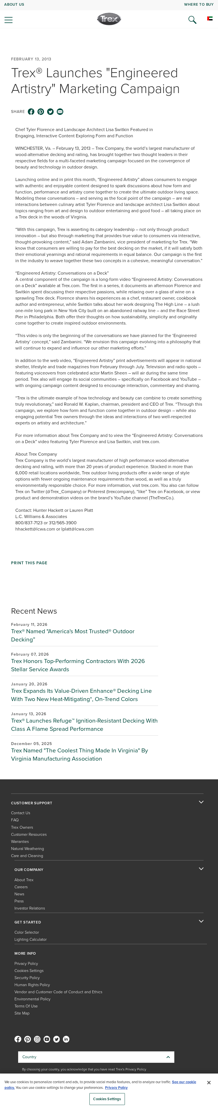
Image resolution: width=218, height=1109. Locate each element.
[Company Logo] (109, 19)
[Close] (209, 1082)
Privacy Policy (26, 964)
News (19, 894)
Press (19, 901)
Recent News (34, 611)
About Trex (23, 880)
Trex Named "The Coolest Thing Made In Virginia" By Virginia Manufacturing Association (79, 754)
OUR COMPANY (28, 869)
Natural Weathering (27, 849)
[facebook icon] (31, 111)
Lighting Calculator (30, 939)
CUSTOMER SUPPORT (32, 803)
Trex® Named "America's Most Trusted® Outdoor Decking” (73, 635)
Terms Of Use (26, 1006)
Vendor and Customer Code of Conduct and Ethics (58, 992)
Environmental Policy (32, 999)
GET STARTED (27, 922)
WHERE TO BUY (199, 4)
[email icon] (60, 111)
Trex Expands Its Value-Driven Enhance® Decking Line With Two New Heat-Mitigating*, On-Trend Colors (81, 694)
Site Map (22, 1013)
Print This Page (29, 563)
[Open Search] (192, 20)
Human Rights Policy (32, 985)
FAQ (15, 820)
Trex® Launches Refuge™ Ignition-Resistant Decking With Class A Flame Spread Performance (84, 724)
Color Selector (26, 932)
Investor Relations (29, 908)
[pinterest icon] (40, 111)
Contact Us (20, 813)
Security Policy (27, 978)
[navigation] (109, 14)
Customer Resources (29, 834)
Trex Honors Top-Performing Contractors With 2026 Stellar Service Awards (78, 665)
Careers (21, 887)
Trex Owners (22, 827)
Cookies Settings (107, 1099)
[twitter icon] (50, 111)
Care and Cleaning (27, 856)
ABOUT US (14, 4)
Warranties (20, 842)
